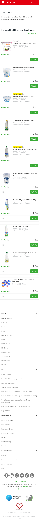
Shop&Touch (5, 356)
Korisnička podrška (7, 420)
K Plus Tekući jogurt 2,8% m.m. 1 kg (25, 149)
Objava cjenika (5, 411)
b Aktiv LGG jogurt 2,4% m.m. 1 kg (24, 200)
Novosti (3, 468)
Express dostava (6, 335)
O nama (3, 456)
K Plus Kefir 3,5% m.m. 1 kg (22, 226)
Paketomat (4, 327)
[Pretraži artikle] (32, 2)
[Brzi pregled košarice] (36, 2)
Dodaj (35, 59)
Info (2, 370)
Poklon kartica (5, 361)
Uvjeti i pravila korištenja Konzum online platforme (17, 391)
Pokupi (3, 339)
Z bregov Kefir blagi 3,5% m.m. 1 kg (24, 253)
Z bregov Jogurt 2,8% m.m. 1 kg (23, 120)
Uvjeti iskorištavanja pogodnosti (11, 379)
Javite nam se (6, 416)
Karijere (3, 437)
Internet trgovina (6, 318)
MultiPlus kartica (6, 365)
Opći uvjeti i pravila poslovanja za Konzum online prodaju (19, 396)
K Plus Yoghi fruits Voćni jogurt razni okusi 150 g (23, 280)
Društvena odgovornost (9, 460)
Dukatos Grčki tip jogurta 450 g (23, 67)
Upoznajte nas (6, 451)
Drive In (3, 331)
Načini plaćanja (6, 375)
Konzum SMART (6, 344)
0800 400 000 (20, 481)
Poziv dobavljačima (7, 429)
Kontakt (3, 446)
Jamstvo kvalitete (6, 464)
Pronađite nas (5, 425)
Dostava (4, 323)
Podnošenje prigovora (8, 383)
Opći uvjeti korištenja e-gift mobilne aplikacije (15, 406)
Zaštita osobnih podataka (9, 387)
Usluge (3, 313)
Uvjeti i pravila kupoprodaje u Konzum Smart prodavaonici (15, 401)
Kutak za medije (6, 442)
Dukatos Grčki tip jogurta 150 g (23, 96)
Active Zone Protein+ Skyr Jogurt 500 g (25, 174)
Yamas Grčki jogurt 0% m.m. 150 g (24, 43)
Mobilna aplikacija (6, 348)
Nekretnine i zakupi (7, 433)
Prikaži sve (31, 34)
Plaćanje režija (5, 352)
